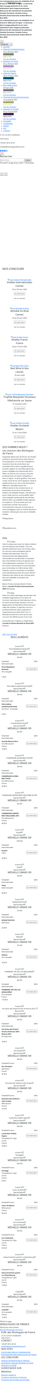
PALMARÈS (7, 121)
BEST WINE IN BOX (10, 85)
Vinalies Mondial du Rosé (22, 1363)
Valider (27, 160)
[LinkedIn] (5, 151)
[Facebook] (1, 151)
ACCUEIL (6, 47)
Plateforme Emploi (9, 1352)
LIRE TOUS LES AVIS (9, 634)
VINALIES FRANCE (9, 73)
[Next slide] (5, 174)
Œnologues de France (27, 1355)
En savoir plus (8, 54)
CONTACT (6, 131)
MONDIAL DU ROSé (10, 61)
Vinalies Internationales (11, 1361)
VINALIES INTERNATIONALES (13, 49)
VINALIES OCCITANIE (11, 109)
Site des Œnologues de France (11, 1330)
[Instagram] (7, 151)
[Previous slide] (1, 174)
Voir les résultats (9, 59)
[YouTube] (3, 151)
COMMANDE (8, 124)
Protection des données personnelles (15, 1380)
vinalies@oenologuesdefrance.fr (13, 1346)
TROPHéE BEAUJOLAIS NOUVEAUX (16, 97)
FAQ (4, 128)
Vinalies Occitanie (9, 1365)
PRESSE (6, 126)
